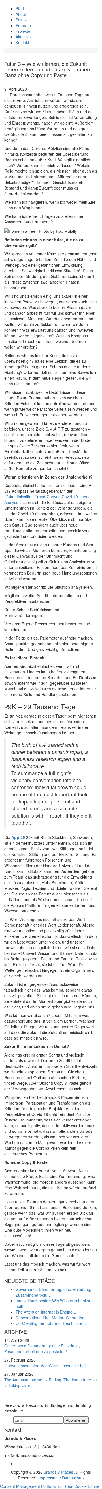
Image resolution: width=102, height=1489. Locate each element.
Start (20, 8)
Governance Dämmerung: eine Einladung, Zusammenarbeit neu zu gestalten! (42, 1348)
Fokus (21, 20)
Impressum (49, 1478)
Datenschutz (73, 1478)
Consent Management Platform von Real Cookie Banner (50, 1486)
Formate (23, 25)
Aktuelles (24, 37)
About (21, 14)
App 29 (18, 837)
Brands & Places (58, 1472)
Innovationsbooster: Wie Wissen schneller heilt (46, 1365)
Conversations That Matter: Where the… (52, 1317)
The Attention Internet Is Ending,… (47, 1312)
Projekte (23, 31)
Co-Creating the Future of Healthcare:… (52, 1323)
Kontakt (22, 42)
